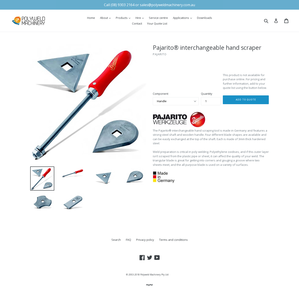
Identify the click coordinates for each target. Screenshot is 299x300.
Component (160, 94)
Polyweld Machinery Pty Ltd (154, 274)
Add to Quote (246, 99)
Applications (183, 18)
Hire (140, 18)
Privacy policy (145, 240)
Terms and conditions (173, 240)
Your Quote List (157, 23)
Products (124, 18)
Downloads (204, 18)
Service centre (158, 18)
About (106, 18)
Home (91, 18)
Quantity (206, 94)
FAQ (128, 240)
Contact (137, 23)
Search (116, 240)
